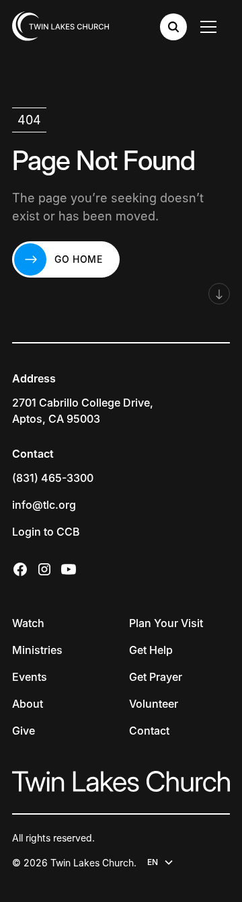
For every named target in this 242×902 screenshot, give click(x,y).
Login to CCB (46, 531)
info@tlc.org (44, 504)
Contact (149, 730)
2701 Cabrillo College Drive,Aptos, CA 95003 (82, 410)
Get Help (151, 650)
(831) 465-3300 (52, 478)
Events (29, 677)
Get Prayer (155, 677)
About (27, 703)
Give (23, 730)
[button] (211, 27)
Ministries (37, 650)
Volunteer (153, 703)
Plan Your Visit (166, 623)
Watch (28, 623)
